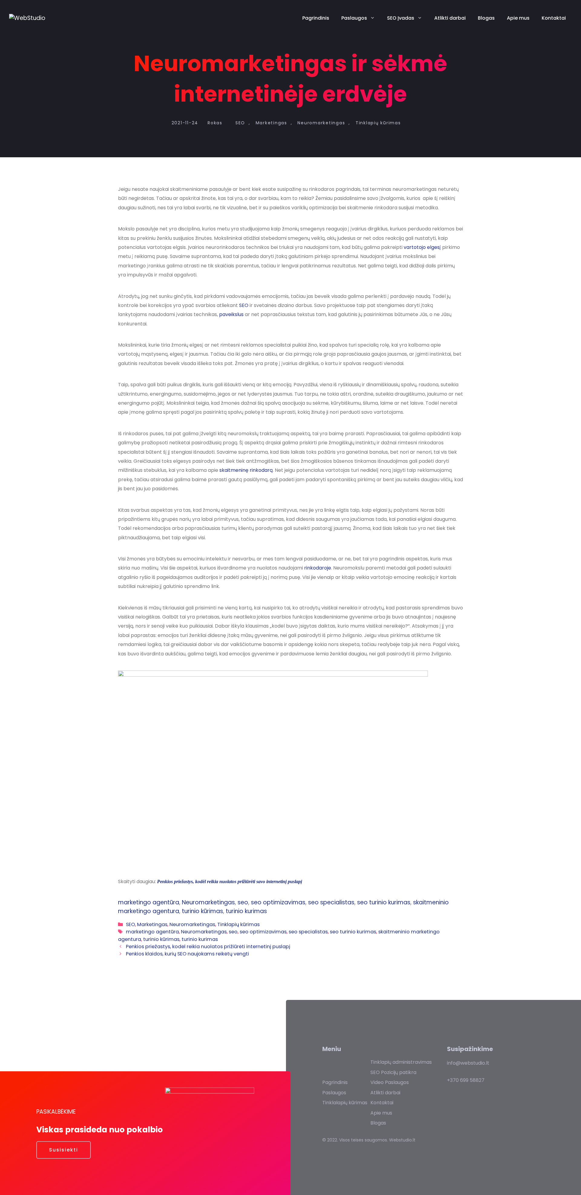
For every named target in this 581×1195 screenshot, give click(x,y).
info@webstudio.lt (468, 1063)
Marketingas (271, 123)
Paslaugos (354, 18)
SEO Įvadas (400, 18)
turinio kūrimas (202, 911)
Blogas (486, 18)
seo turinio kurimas (383, 902)
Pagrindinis (315, 18)
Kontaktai (554, 18)
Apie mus (518, 18)
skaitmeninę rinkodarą (246, 470)
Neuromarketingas (321, 123)
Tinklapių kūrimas (378, 123)
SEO (240, 123)
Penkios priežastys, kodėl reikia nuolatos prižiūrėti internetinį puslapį (208, 946)
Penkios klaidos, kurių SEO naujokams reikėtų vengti (187, 953)
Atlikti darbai (450, 18)
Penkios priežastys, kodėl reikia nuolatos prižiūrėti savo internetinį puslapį (229, 881)
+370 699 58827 (465, 1080)
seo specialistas (331, 902)
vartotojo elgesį (423, 247)
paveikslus (231, 314)
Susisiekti (63, 1149)
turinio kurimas (246, 911)
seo (243, 902)
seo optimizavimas (278, 902)
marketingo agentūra (148, 902)
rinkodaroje (317, 567)
